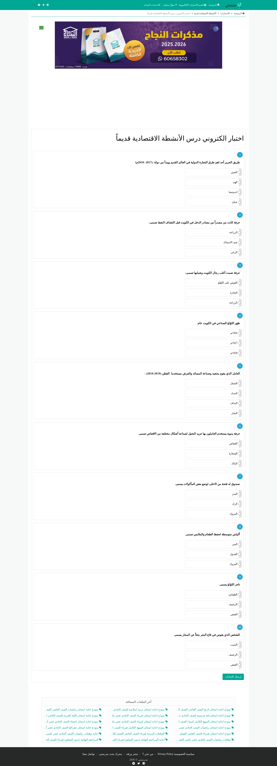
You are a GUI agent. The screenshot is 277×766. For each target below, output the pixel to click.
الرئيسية (213, 5)
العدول (233, 554)
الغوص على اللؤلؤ (227, 282)
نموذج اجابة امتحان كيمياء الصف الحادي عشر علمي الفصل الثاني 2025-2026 (137, 721)
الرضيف (233, 604)
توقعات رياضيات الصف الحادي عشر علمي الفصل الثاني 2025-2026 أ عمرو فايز (204, 739)
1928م (233, 353)
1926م (233, 333)
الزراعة (233, 232)
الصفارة (233, 453)
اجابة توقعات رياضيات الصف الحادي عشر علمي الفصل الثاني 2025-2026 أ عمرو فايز (71, 733)
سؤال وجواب (169, 5)
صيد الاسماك (230, 242)
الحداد (234, 393)
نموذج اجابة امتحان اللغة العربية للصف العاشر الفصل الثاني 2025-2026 (71, 715)
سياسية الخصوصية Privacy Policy (176, 754)
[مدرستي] (234, 5)
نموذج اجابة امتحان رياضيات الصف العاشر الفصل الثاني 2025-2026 (71, 709)
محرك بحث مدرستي (110, 754)
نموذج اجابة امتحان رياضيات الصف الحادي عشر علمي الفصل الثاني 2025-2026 (204, 727)
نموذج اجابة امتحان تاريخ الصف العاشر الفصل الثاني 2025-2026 (204, 709)
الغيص (234, 614)
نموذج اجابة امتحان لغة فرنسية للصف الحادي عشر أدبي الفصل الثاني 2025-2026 (204, 715)
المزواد (233, 513)
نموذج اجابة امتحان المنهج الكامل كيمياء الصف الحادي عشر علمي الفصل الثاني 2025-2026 (204, 721)
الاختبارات (225, 13)
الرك (234, 503)
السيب (233, 644)
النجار (234, 413)
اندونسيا (233, 192)
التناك (234, 463)
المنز (234, 493)
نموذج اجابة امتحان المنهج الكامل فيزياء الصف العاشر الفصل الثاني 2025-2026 (137, 727)
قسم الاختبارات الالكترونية (191, 5)
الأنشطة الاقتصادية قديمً (205, 13)
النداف (233, 403)
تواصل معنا (89, 754)
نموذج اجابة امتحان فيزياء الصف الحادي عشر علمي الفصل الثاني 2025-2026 (137, 715)
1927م (233, 343)
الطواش (233, 594)
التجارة (233, 292)
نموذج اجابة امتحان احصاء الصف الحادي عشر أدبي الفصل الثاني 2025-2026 (71, 721)
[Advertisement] (138, 98)
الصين (234, 172)
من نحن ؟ (147, 754)
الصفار (233, 383)
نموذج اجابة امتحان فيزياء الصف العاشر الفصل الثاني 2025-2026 (204, 733)
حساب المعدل (151, 5)
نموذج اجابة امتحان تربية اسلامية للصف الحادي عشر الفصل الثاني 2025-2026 (137, 709)
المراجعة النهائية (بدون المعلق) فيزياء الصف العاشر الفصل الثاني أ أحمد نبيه (71, 739)
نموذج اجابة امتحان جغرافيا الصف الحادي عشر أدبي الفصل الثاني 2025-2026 (71, 727)
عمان (234, 202)
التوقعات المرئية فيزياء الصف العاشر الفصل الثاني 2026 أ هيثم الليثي (137, 733)
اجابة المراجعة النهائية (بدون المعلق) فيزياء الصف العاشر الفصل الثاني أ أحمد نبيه (137, 739)
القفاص (233, 443)
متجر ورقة (132, 754)
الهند (235, 182)
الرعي (234, 252)
